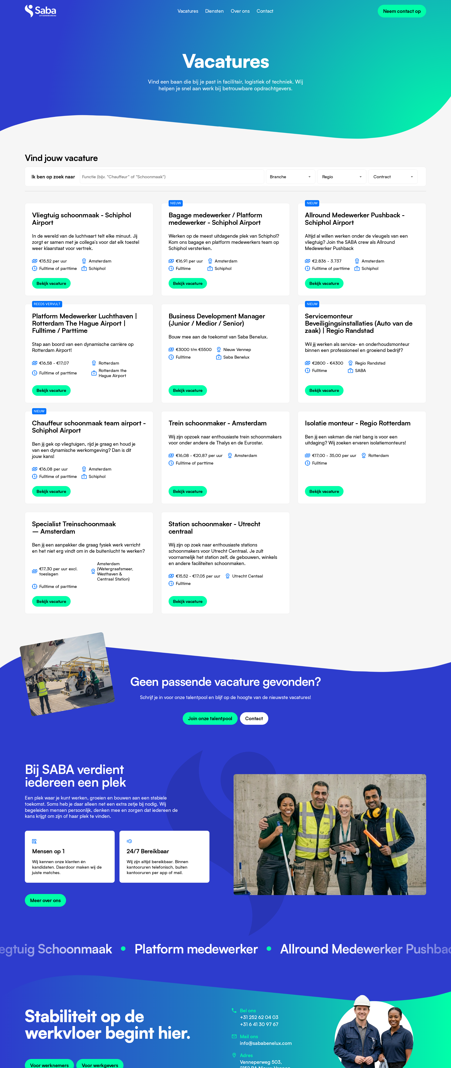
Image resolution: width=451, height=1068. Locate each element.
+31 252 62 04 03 (259, 1017)
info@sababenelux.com (266, 1043)
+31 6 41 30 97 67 (259, 1024)
